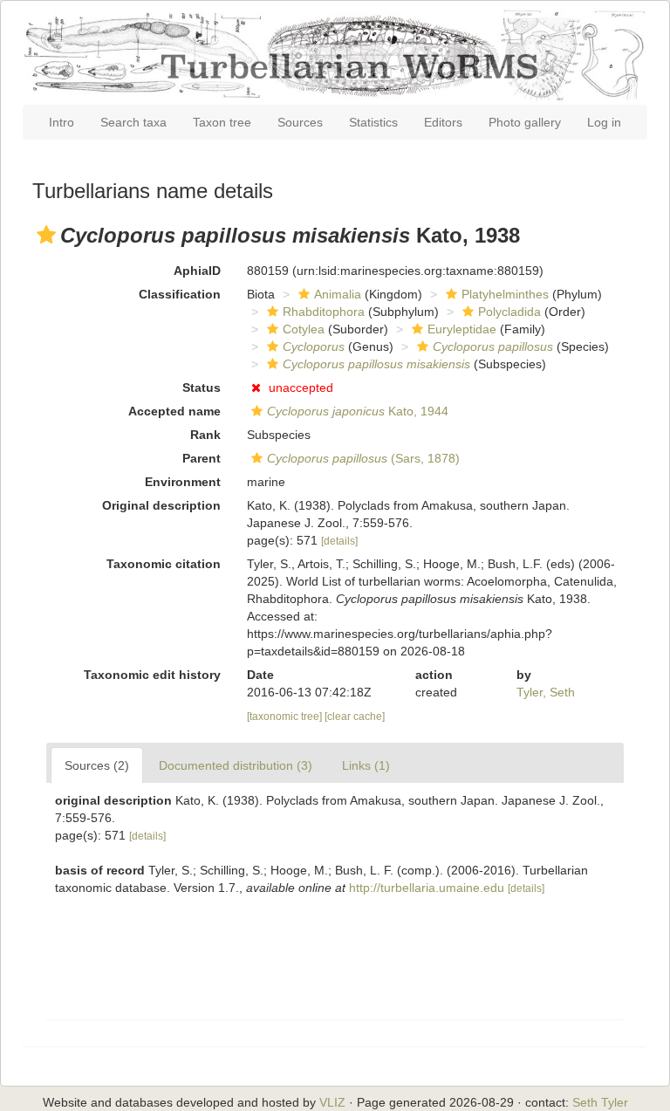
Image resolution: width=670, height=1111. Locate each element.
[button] (46, 234)
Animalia (337, 294)
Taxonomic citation (163, 564)
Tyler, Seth (545, 692)
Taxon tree (222, 122)
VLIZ (332, 1102)
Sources (300, 122)
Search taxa (133, 122)
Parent (201, 458)
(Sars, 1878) (363, 458)
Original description (161, 505)
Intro (61, 122)
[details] (339, 541)
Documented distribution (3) (235, 765)
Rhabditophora (324, 312)
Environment (183, 482)
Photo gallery (525, 122)
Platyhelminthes (505, 294)
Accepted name (174, 411)
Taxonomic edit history (152, 675)
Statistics (373, 122)
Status (201, 387)
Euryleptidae (461, 329)
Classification (180, 294)
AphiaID (197, 271)
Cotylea (304, 329)
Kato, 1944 (357, 411)
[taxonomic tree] (286, 716)
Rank (205, 435)
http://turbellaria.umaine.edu (426, 888)
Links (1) (366, 765)
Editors (443, 122)
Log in (604, 122)
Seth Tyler (600, 1102)
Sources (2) (97, 765)
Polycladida (509, 312)
